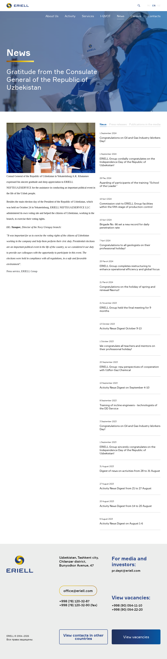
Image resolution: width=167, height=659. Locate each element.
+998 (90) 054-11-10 (127, 605)
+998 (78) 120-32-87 (74, 601)
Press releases (118, 124)
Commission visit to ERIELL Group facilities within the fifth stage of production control (126, 205)
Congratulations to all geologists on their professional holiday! (125, 246)
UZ (158, 5)
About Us (52, 16)
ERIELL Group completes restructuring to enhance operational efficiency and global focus (129, 267)
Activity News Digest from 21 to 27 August (125, 488)
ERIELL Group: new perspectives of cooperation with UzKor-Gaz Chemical (129, 368)
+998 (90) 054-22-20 (127, 609)
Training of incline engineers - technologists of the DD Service (128, 407)
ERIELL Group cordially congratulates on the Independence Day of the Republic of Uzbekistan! (127, 162)
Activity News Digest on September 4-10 (124, 387)
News (120, 16)
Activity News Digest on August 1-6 (121, 523)
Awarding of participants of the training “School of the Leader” (129, 184)
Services (88, 16)
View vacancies (136, 637)
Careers (136, 16)
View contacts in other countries (83, 637)
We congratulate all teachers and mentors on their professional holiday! (127, 347)
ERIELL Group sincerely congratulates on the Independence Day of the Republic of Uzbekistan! (127, 450)
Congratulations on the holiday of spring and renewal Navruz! (127, 288)
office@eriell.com (78, 591)
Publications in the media (144, 124)
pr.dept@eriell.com (126, 571)
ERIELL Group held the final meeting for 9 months (125, 309)
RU (148, 5)
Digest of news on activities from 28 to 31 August (130, 470)
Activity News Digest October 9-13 (121, 328)
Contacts (154, 16)
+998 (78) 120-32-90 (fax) (78, 605)
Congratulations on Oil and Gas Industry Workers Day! (130, 139)
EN (153, 5)
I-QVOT (105, 16)
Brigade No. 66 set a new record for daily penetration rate (124, 226)
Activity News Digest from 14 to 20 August (126, 506)
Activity (70, 16)
